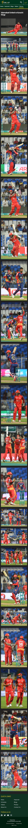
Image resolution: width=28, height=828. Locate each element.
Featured (7, 6)
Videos (16, 6)
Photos (21, 6)
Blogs (12, 6)
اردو (26, 2)
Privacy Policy (19, 823)
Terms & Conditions (10, 823)
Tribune (16, 820)
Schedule (3, 802)
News (2, 6)
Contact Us (17, 807)
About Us (3, 807)
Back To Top (14, 825)
